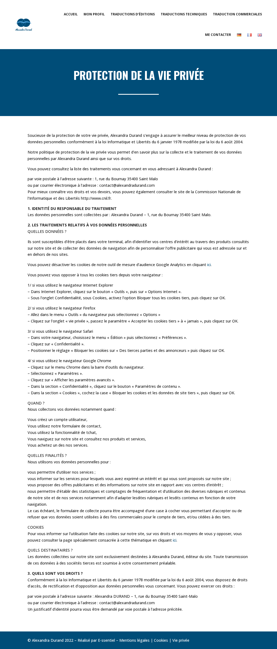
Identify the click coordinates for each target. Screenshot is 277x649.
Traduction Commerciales (237, 14)
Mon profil (94, 14)
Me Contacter (218, 34)
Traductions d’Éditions (133, 14)
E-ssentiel (106, 640)
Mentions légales (134, 640)
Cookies (161, 640)
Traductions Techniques (184, 14)
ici (209, 264)
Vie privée (180, 640)
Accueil (71, 14)
